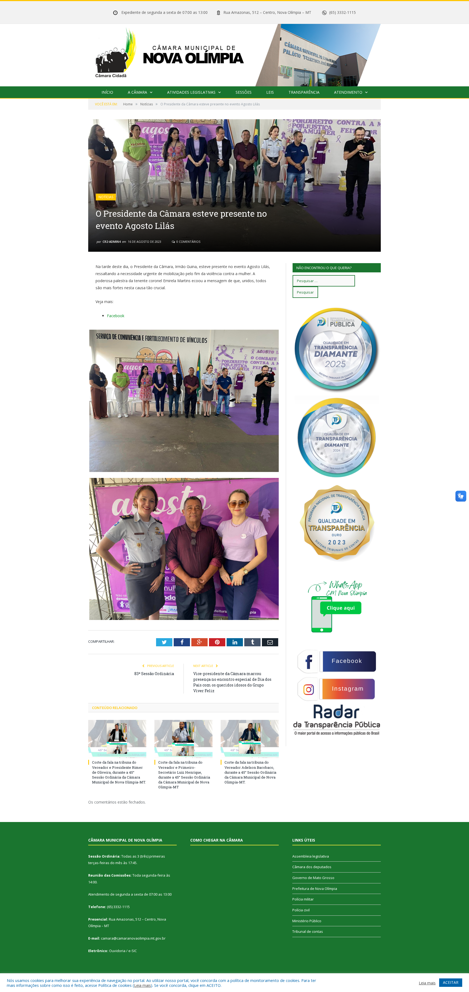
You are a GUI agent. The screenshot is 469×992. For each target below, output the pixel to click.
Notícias (106, 197)
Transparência (304, 92)
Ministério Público (306, 920)
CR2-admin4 (112, 242)
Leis (270, 92)
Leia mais (142, 985)
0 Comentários (188, 242)
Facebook (115, 315)
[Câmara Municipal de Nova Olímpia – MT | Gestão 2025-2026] (234, 54)
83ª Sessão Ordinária (154, 673)
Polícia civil (301, 910)
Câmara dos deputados (311, 866)
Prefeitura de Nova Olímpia (314, 888)
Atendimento (348, 92)
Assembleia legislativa (310, 856)
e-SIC (132, 950)
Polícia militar (303, 899)
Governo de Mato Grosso (313, 877)
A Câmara (137, 92)
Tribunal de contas (307, 931)
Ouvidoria (117, 950)
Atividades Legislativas (191, 92)
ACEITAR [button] (450, 982)
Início (107, 92)
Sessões (244, 92)
